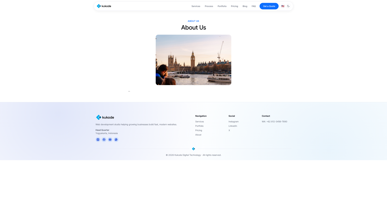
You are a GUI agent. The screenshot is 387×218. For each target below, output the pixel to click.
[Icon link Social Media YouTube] (110, 139)
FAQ (254, 6)
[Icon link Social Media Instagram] (98, 139)
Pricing (234, 6)
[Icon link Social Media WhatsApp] (116, 139)
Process (209, 6)
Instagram (234, 121)
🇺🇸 (282, 6)
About (198, 134)
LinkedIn (233, 126)
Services (196, 6)
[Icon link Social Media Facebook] (104, 139)
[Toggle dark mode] (288, 6)
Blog (245, 6)
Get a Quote (269, 6)
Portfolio (222, 6)
